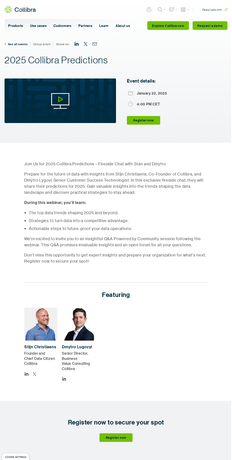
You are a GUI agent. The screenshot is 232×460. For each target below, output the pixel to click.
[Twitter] (35, 374)
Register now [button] (143, 120)
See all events (18, 44)
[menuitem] (76, 44)
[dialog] (15, 456)
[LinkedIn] (26, 374)
